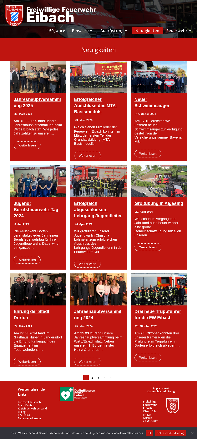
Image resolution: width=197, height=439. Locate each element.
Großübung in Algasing (158, 203)
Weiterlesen (27, 145)
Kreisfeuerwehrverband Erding (32, 410)
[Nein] (192, 433)
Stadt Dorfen (26, 405)
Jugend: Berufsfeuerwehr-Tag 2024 (36, 209)
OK (149, 433)
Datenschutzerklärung (170, 433)
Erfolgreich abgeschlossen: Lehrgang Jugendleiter (98, 209)
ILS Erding (24, 415)
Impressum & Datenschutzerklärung (161, 390)
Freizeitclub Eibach (29, 402)
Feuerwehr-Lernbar (30, 418)
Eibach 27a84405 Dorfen (150, 411)
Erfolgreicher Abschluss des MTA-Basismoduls (95, 105)
